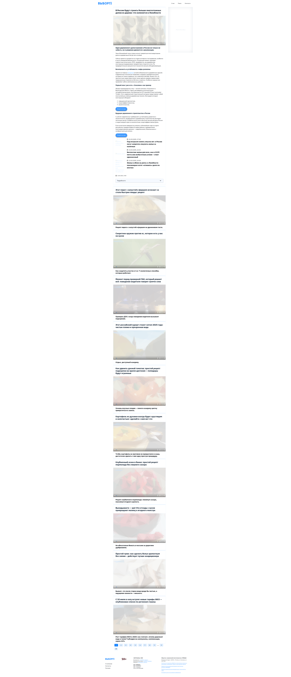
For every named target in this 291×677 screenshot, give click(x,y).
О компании (108, 663)
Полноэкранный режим (162, 44)
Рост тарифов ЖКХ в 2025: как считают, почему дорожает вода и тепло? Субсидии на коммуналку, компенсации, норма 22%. (139, 639)
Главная (109, 659)
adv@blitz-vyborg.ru (147, 661)
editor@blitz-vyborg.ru (142, 662)
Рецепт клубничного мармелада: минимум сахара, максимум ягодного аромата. (136, 501)
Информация (160, 44)
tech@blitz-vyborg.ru (144, 659)
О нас (173, 3)
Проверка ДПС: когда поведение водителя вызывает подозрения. (137, 317)
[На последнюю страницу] (116, 649)
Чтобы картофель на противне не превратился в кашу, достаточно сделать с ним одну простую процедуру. (138, 455)
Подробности (121, 180)
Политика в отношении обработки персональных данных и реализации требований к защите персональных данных (174, 664)
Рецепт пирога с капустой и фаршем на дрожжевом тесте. (139, 227)
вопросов (131, 73)
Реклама (107, 668)
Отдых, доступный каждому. (127, 362)
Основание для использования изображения (171, 672)
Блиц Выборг (105, 3)
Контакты (188, 3)
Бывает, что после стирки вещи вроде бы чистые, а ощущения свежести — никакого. (136, 592)
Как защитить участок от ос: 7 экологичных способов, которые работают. (137, 272)
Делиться (164, 44)
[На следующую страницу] (161, 645)
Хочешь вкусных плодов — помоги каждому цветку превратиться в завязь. (136, 409)
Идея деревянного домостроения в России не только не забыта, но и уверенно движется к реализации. (138, 49)
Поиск (179, 3)
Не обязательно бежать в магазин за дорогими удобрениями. (135, 546)
